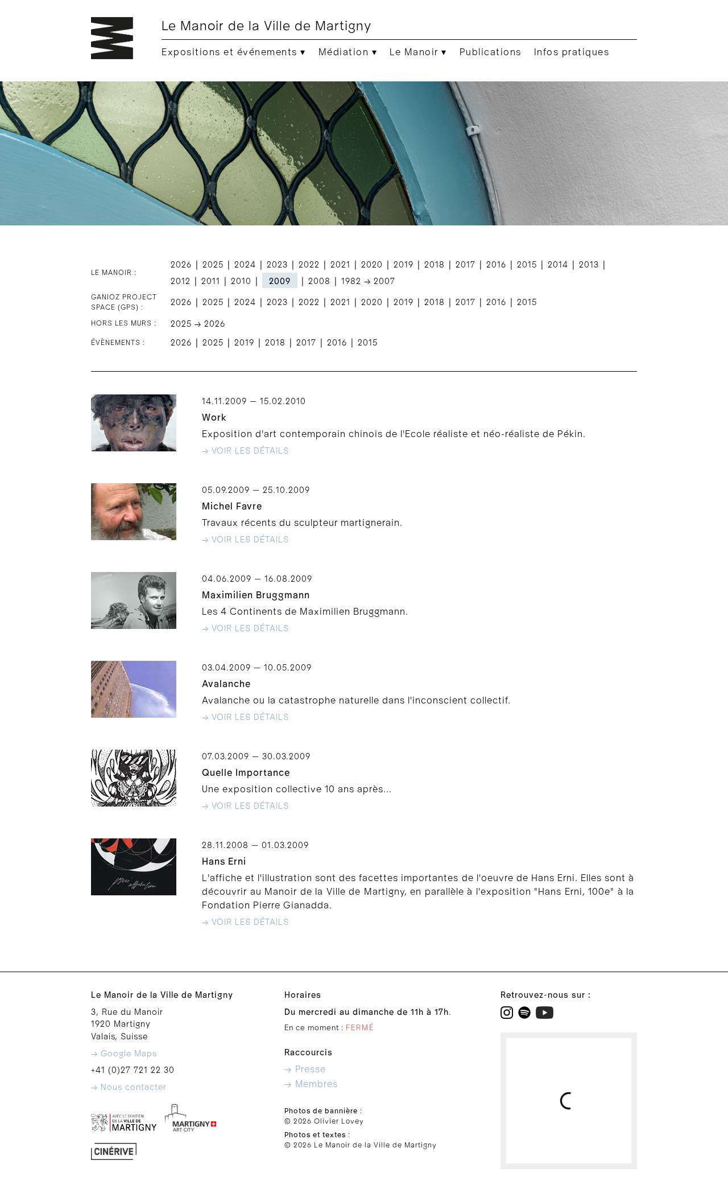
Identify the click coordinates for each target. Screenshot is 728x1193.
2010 (241, 281)
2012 (181, 281)
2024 (245, 265)
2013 (589, 265)
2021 (340, 265)
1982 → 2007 (368, 281)
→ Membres (311, 1084)
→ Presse (305, 1069)
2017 (465, 265)
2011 (210, 281)
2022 (309, 265)
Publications (491, 52)
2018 (434, 265)
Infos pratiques (572, 52)
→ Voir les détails (245, 451)
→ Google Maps (124, 1054)
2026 (181, 265)
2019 (403, 265)
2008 (319, 281)
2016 (496, 265)
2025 (213, 265)
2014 (558, 265)
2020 (372, 265)
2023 (277, 265)
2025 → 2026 (198, 324)
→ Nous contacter (129, 1087)
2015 (527, 265)
